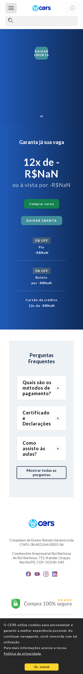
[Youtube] (37, 574)
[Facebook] (28, 574)
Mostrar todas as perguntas (41, 472)
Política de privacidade (22, 653)
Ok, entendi (41, 667)
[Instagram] (45, 574)
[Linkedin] (54, 574)
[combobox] (41, 21)
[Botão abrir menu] (11, 8)
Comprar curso (41, 204)
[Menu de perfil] (72, 8)
